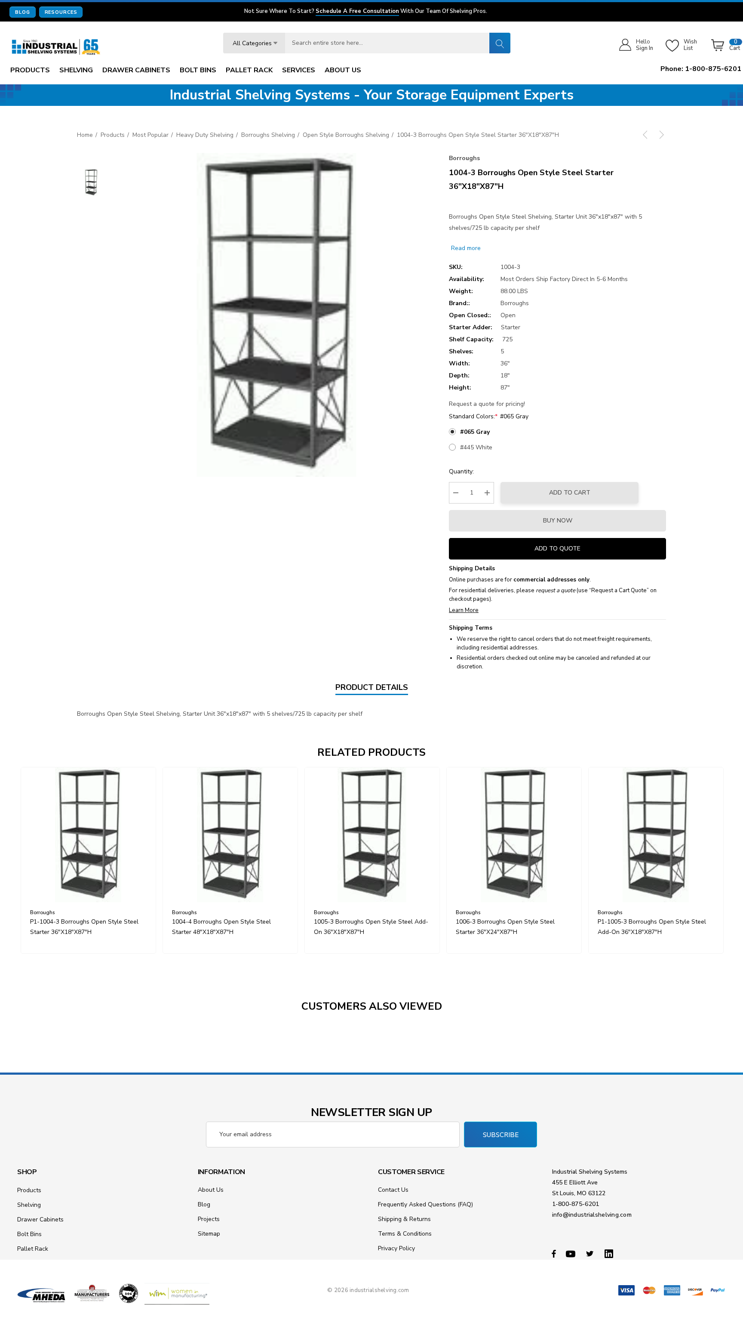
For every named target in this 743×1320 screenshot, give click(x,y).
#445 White (476, 447)
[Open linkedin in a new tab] (611, 1253)
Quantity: (461, 471)
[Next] (660, 134)
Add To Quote (557, 548)
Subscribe (501, 1135)
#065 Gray (475, 432)
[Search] (499, 43)
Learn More (464, 610)
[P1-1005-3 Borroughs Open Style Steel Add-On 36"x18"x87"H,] (656, 834)
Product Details (371, 687)
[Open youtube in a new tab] (572, 1253)
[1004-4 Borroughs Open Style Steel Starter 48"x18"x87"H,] (230, 834)
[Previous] (647, 134)
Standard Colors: (488, 416)
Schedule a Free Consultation (357, 11)
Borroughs (464, 158)
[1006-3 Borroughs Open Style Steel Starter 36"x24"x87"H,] (514, 834)
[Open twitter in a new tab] (591, 1253)
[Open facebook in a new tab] (554, 1253)
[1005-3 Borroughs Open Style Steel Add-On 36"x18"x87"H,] (372, 834)
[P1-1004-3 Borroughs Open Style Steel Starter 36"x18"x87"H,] (88, 834)
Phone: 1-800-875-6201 (700, 69)
